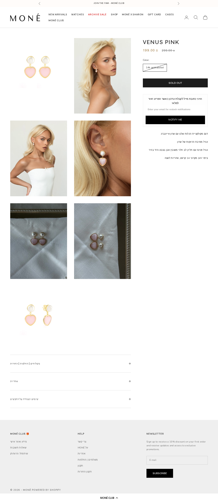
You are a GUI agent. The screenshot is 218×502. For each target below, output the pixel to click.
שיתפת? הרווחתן (19, 453)
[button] (109, 497)
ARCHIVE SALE (97, 14)
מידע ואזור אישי (18, 441)
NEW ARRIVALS (58, 14)
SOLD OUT (175, 82)
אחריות (81, 453)
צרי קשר (82, 441)
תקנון (80, 465)
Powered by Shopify (46, 489)
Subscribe (160, 473)
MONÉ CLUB (56, 20)
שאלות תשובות (18, 447)
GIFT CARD (154, 14)
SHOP (114, 14)
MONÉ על (83, 447)
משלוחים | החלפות (88, 459)
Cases (169, 14)
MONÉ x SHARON (132, 14)
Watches (77, 14)
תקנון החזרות (85, 471)
